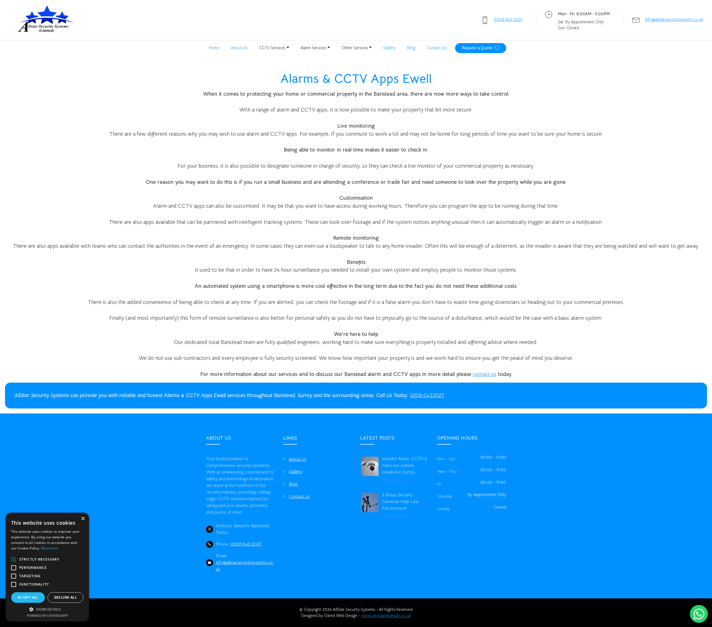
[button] (47, 609)
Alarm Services (313, 47)
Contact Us (436, 47)
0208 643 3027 (508, 19)
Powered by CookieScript (47, 615)
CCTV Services (272, 47)
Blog (411, 47)
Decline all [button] (65, 597)
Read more (50, 548)
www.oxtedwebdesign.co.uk (386, 615)
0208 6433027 (427, 395)
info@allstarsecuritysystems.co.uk (674, 19)
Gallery (389, 47)
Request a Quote (477, 47)
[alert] (47, 567)
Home (214, 47)
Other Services (355, 47)
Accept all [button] (28, 597)
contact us (484, 374)
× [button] (83, 519)
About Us (239, 47)
